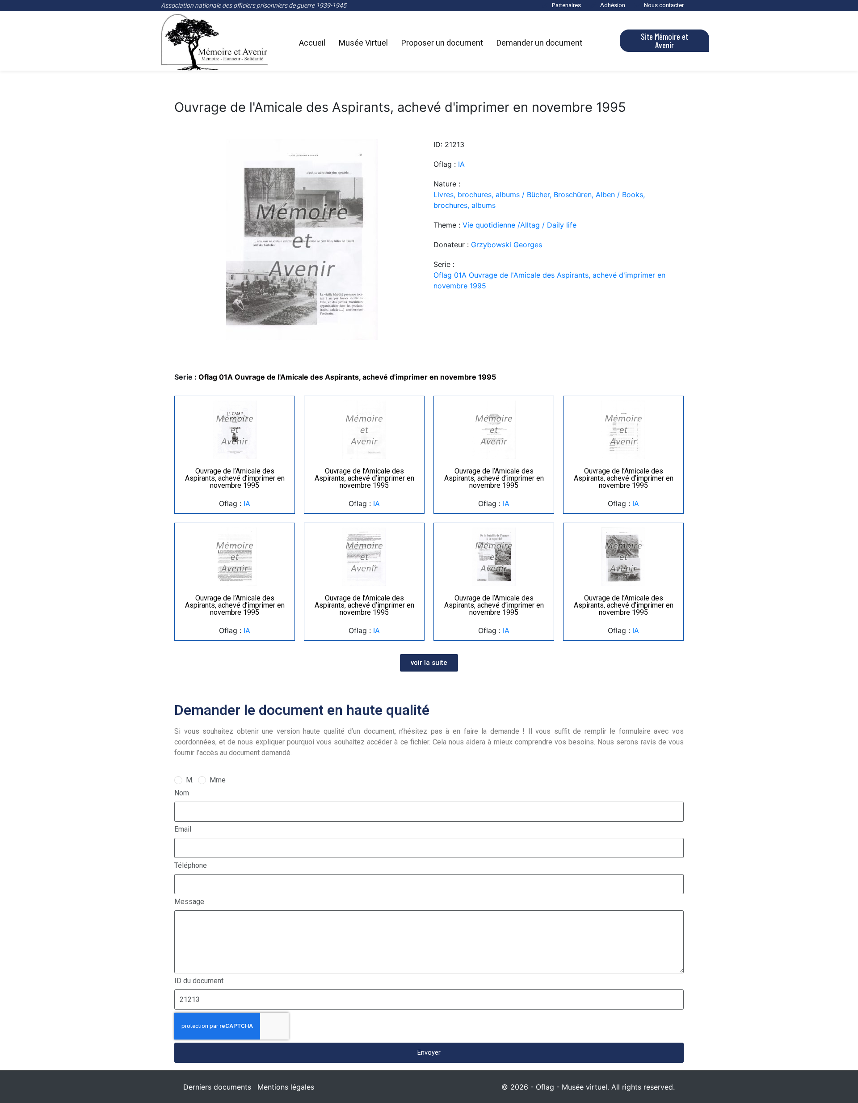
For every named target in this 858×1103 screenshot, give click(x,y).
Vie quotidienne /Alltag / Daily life (519, 224)
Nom (181, 793)
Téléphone (190, 865)
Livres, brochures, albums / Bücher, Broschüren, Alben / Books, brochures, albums (539, 200)
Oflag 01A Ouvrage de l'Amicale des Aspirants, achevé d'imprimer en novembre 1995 (549, 280)
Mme (218, 780)
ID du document (198, 980)
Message (189, 901)
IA (461, 164)
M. (189, 780)
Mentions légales (285, 1086)
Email (182, 829)
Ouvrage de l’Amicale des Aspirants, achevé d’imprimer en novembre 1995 (235, 478)
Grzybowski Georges (506, 244)
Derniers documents (217, 1086)
